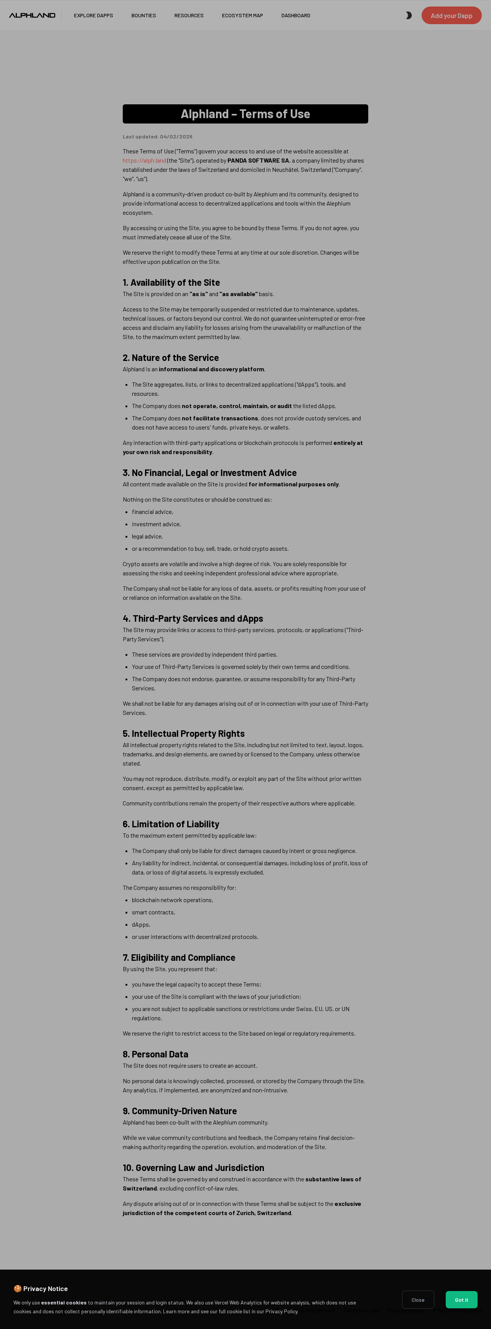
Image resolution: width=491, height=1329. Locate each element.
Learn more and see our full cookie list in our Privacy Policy (230, 1311)
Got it (461, 1299)
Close (418, 1299)
